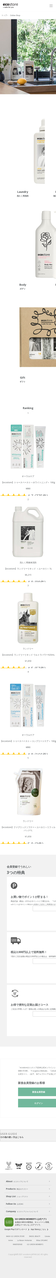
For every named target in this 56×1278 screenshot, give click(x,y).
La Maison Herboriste (24, 1240)
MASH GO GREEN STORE (15, 1236)
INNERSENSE (17, 1244)
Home (4, 15)
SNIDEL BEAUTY (34, 1236)
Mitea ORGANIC (42, 1240)
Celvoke (47, 1236)
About (17, 1181)
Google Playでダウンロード (15, 1229)
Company (22, 1211)
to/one (10, 1240)
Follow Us (14, 1203)
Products (17, 1188)
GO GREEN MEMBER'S (35, 1244)
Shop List (17, 1196)
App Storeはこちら (38, 1229)
